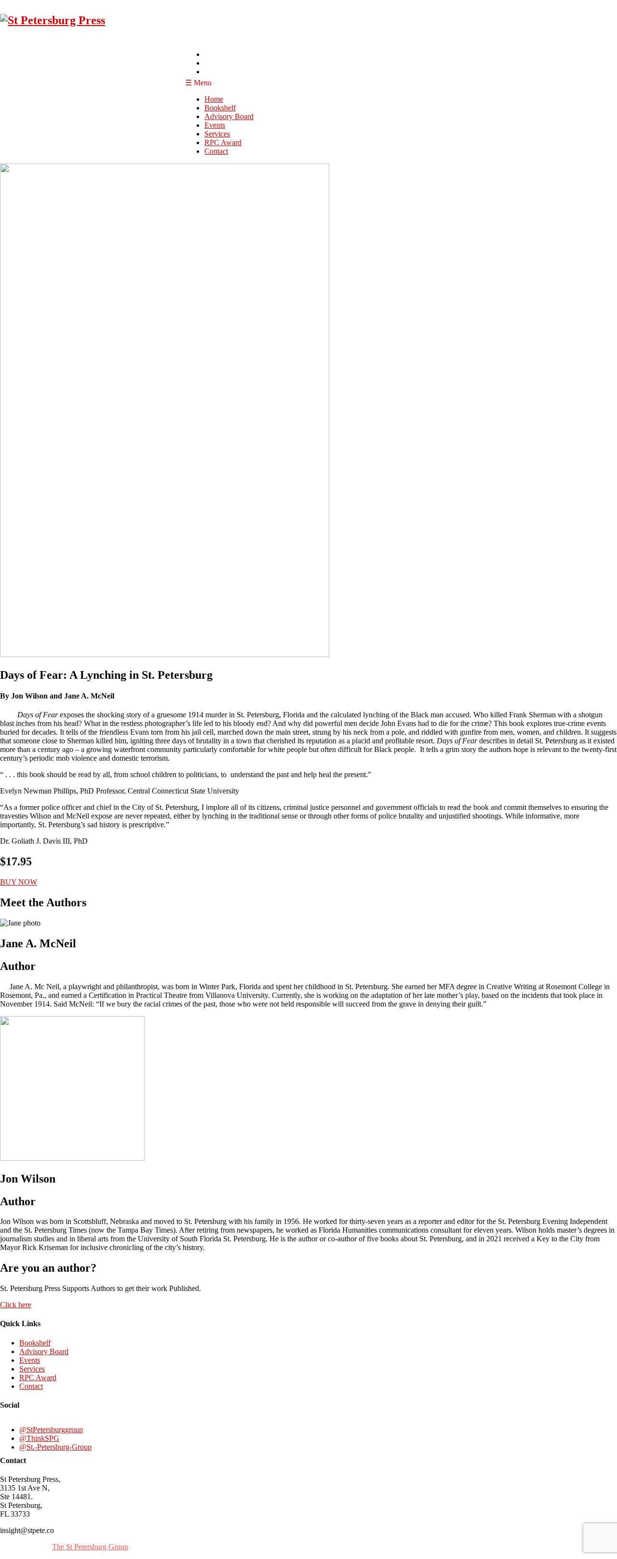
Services (217, 134)
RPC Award (222, 142)
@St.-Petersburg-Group (55, 1447)
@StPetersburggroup (51, 1429)
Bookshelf (220, 108)
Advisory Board (229, 116)
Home (213, 99)
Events (214, 125)
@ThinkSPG (39, 1438)
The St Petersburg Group (90, 1547)
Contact (216, 151)
